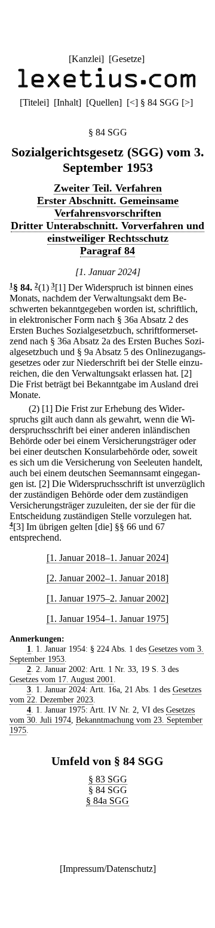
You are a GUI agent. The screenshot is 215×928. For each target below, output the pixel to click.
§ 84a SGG (107, 801)
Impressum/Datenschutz (108, 869)
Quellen (104, 102)
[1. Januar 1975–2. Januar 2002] (107, 598)
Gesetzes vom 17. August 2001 (61, 679)
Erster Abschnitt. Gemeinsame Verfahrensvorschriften (108, 207)
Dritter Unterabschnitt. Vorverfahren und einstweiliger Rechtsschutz (107, 232)
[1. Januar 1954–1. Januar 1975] (107, 618)
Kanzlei (86, 59)
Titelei (34, 102)
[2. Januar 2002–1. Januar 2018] (107, 578)
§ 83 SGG (107, 779)
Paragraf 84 (107, 251)
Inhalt (67, 102)
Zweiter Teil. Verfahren (108, 188)
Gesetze (127, 59)
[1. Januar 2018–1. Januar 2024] (107, 558)
